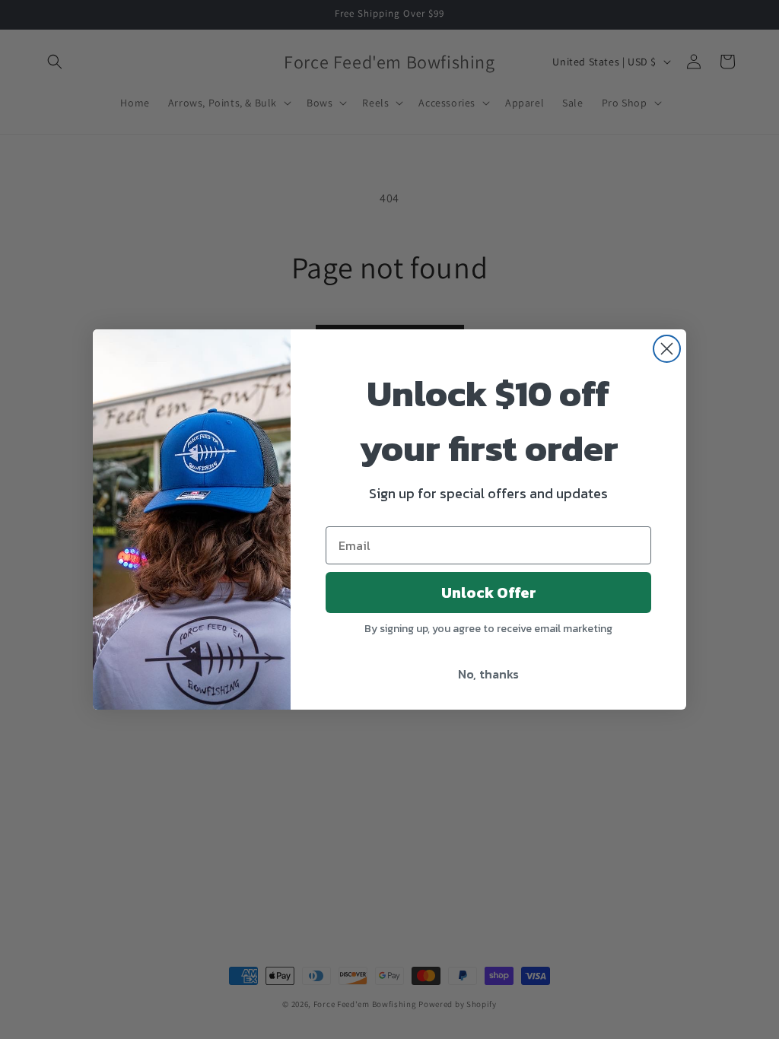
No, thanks (488, 674)
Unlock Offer (488, 592)
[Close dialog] (666, 348)
